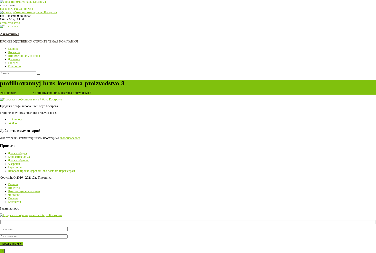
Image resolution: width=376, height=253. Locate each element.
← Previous (15, 119)
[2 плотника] (9, 26)
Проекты (14, 52)
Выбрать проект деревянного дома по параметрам (41, 171)
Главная (13, 48)
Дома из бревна (18, 160)
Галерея (13, 62)
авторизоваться (70, 138)
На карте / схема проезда (16, 8)
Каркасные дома (19, 156)
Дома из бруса (17, 153)
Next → (13, 123)
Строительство (10, 22)
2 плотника (9, 34)
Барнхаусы (15, 167)
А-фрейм (14, 163)
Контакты (14, 66)
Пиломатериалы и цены (24, 55)
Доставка (14, 59)
